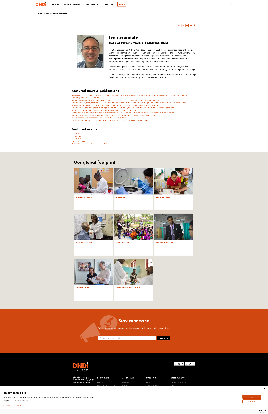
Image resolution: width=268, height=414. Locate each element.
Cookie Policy (17, 405)
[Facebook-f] (193, 364)
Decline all (251, 401)
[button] (179, 25)
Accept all (252, 397)
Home (40, 13)
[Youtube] (182, 364)
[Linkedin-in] (175, 364)
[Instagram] (179, 364)
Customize (6, 405)
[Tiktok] (190, 364)
